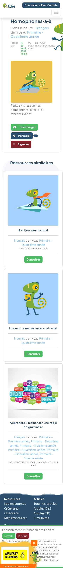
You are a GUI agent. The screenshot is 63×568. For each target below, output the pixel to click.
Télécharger (27, 127)
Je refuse (22, 535)
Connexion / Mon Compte (41, 5)
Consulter (33, 259)
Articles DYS (42, 509)
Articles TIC (42, 513)
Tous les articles (45, 504)
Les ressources (15, 504)
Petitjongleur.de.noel (33, 230)
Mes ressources (15, 518)
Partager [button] (23, 135)
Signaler (23, 144)
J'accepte (8, 535)
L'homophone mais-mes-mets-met (33, 328)
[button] (35, 135)
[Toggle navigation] (56, 12)
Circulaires (41, 518)
